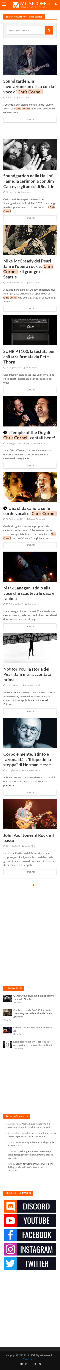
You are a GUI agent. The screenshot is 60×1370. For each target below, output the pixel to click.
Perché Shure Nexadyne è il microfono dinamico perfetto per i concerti (29, 1125)
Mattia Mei (29, 846)
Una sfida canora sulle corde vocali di (30, 511)
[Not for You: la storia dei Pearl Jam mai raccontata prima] (30, 647)
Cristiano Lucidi (32, 685)
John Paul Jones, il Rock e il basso (28, 838)
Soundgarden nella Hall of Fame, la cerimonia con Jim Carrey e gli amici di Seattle (28, 181)
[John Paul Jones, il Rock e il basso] (30, 813)
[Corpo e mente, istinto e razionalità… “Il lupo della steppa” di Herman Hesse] (30, 732)
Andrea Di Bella (32, 770)
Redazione (24, 97)
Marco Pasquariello (35, 443)
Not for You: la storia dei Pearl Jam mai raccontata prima (27, 674)
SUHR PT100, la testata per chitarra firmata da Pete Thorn (29, 357)
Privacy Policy (29, 1359)
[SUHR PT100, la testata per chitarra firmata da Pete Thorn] (30, 330)
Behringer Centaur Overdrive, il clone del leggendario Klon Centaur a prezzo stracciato (30, 1155)
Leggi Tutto (30, 119)
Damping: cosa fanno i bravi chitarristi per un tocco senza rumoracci (32, 1134)
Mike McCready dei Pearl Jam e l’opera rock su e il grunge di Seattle (28, 268)
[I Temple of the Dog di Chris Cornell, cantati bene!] (30, 411)
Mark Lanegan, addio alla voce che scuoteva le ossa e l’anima (28, 593)
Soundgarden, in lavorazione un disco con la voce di (28, 86)
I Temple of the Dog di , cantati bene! (29, 435)
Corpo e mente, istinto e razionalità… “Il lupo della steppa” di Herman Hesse (27, 759)
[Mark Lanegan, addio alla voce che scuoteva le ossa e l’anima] (30, 566)
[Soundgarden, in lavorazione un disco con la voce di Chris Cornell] (30, 59)
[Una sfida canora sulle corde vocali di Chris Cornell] (30, 486)
